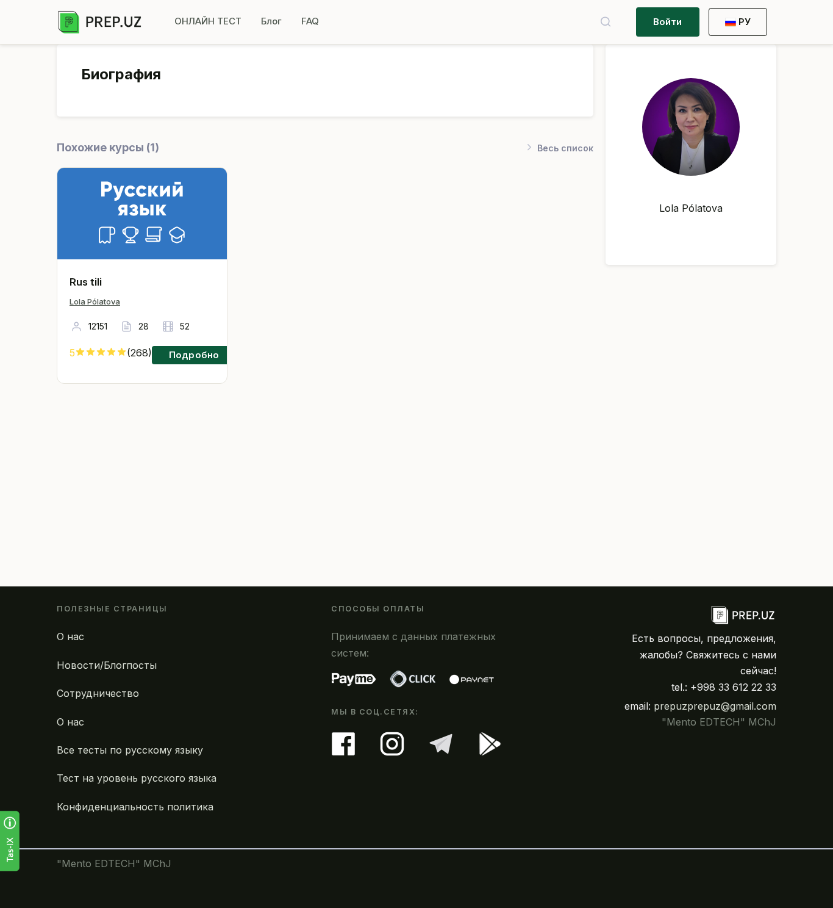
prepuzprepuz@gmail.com (715, 706)
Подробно (194, 355)
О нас (70, 636)
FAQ (310, 21)
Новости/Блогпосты (107, 665)
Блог (271, 21)
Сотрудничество (98, 693)
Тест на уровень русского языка (136, 778)
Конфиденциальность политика (135, 807)
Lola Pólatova (95, 301)
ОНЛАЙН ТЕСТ (207, 21)
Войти (667, 21)
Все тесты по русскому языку (130, 750)
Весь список (565, 148)
